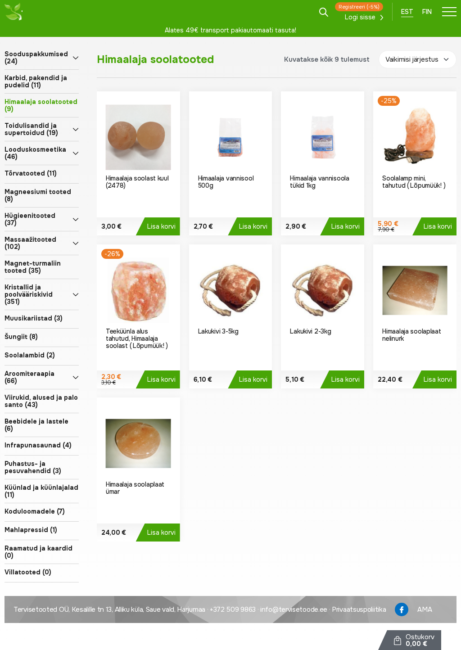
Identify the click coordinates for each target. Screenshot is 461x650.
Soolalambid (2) (30, 355)
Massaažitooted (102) (30, 243)
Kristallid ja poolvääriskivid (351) (29, 294)
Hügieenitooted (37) (30, 219)
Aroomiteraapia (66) (29, 377)
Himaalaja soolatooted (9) (41, 105)
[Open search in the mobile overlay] (323, 11)
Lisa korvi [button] (161, 226)
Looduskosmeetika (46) (35, 153)
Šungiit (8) (21, 337)
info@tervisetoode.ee (293, 609)
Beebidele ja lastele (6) (36, 425)
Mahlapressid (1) (31, 530)
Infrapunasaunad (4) (38, 445)
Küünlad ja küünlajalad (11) (41, 491)
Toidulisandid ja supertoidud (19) (31, 129)
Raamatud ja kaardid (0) (38, 552)
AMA (424, 609)
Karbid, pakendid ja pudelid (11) (36, 81)
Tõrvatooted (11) (31, 173)
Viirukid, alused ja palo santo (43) (41, 401)
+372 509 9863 (233, 609)
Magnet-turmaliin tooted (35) (33, 267)
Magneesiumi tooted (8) (38, 195)
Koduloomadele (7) (35, 511)
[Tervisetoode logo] (14, 12)
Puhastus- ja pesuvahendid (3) (33, 467)
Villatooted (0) (28, 572)
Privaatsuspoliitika (359, 609)
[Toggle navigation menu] (449, 12)
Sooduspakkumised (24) (36, 57)
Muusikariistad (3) (34, 318)
